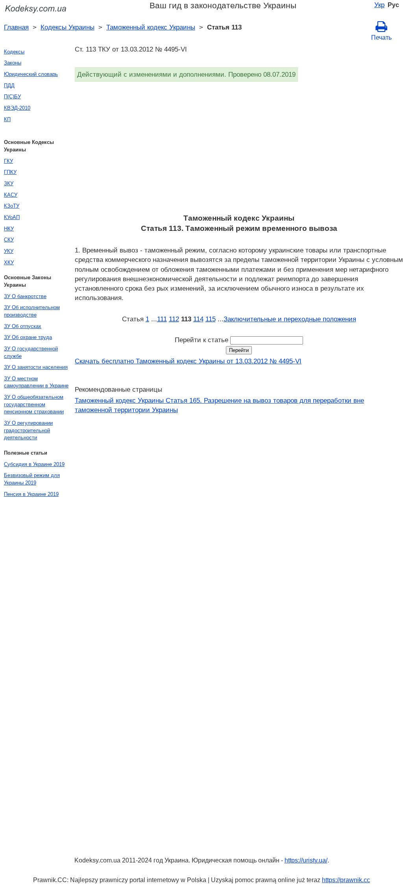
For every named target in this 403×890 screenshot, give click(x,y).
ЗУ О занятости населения (36, 367)
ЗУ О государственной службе (31, 352)
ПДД (9, 85)
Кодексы (14, 52)
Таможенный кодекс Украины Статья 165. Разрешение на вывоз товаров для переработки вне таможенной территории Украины (219, 405)
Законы (12, 63)
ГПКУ (10, 172)
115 (210, 319)
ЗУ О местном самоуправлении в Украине (36, 382)
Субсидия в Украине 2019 (34, 464)
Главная (16, 27)
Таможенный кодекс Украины (150, 27)
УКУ (8, 251)
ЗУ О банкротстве (25, 296)
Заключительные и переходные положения (290, 319)
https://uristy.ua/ (306, 860)
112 (174, 319)
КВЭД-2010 (17, 108)
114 (198, 319)
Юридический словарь (31, 74)
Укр (379, 5)
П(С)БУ (12, 97)
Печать (381, 37)
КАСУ (10, 195)
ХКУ (9, 262)
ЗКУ (8, 183)
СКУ (9, 240)
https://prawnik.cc (346, 880)
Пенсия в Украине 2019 (31, 494)
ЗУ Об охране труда (28, 337)
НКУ (9, 229)
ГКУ (8, 161)
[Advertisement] (239, 150)
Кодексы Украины (67, 27)
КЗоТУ (11, 206)
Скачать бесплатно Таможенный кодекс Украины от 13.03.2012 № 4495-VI (188, 361)
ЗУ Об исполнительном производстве (32, 311)
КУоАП (12, 217)
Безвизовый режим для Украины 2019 (32, 479)
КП (7, 119)
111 (162, 319)
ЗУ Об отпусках (22, 326)
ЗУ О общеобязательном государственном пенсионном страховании (34, 404)
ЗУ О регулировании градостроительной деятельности (28, 430)
